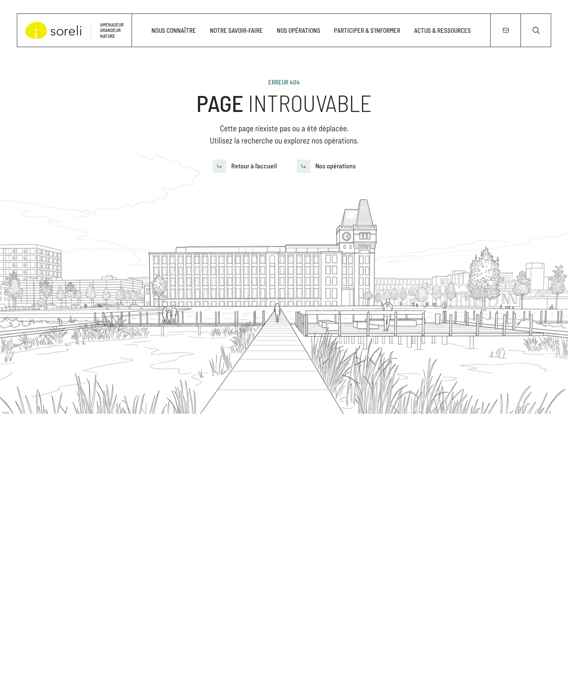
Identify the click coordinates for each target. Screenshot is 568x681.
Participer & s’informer (367, 30)
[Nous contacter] (505, 30)
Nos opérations (298, 30)
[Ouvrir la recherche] (535, 30)
